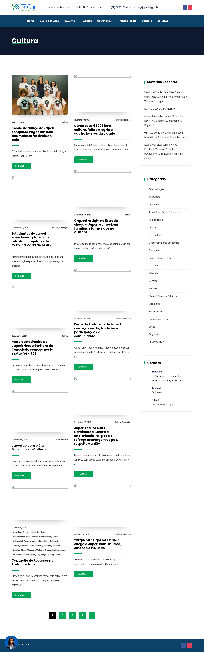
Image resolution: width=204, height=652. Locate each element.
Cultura (65, 122)
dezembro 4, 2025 (19, 336)
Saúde (32, 554)
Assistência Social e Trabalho (25, 537)
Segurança (41, 554)
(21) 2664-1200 (160, 392)
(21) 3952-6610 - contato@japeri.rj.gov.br (135, 7)
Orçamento (49, 550)
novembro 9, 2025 (19, 440)
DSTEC (28, 644)
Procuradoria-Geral (21, 554)
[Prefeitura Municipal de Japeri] (23, 7)
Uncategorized (53, 554)
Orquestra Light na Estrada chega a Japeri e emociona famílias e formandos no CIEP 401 (96, 226)
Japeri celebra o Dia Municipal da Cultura (29, 447)
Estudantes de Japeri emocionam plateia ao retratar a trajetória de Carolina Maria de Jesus (31, 239)
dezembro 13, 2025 (20, 228)
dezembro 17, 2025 (82, 215)
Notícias (87, 21)
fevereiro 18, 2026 (82, 120)
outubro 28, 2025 (81, 534)
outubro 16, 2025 (19, 528)
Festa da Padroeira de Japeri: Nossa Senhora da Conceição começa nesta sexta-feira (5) (32, 348)
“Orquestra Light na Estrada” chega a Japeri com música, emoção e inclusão (97, 544)
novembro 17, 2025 (82, 422)
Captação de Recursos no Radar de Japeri (32, 562)
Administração (19, 532)
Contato (147, 21)
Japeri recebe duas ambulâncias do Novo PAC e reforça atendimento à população (163, 121)
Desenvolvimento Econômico (36, 541)
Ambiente (41, 532)
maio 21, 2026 (18, 122)
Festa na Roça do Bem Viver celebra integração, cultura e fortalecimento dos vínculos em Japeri (165, 97)
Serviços (163, 21)
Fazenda (38, 546)
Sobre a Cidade (49, 21)
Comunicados (45, 537)
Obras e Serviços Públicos (32, 550)
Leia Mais (19, 166)
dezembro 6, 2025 (82, 318)
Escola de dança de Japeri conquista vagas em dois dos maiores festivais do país (33, 134)
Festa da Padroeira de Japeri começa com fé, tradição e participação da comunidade (97, 330)
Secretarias (104, 21)
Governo (69, 21)
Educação (63, 228)
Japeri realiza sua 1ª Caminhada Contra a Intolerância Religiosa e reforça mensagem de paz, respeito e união (96, 436)
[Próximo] (92, 615)
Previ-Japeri (60, 550)
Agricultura (31, 532)
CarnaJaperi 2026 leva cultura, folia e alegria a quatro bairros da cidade (94, 130)
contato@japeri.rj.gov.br (164, 404)
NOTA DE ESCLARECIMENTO (159, 108)
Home (30, 21)
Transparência (127, 21)
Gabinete (47, 546)
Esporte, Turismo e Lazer (23, 546)
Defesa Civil (18, 541)
